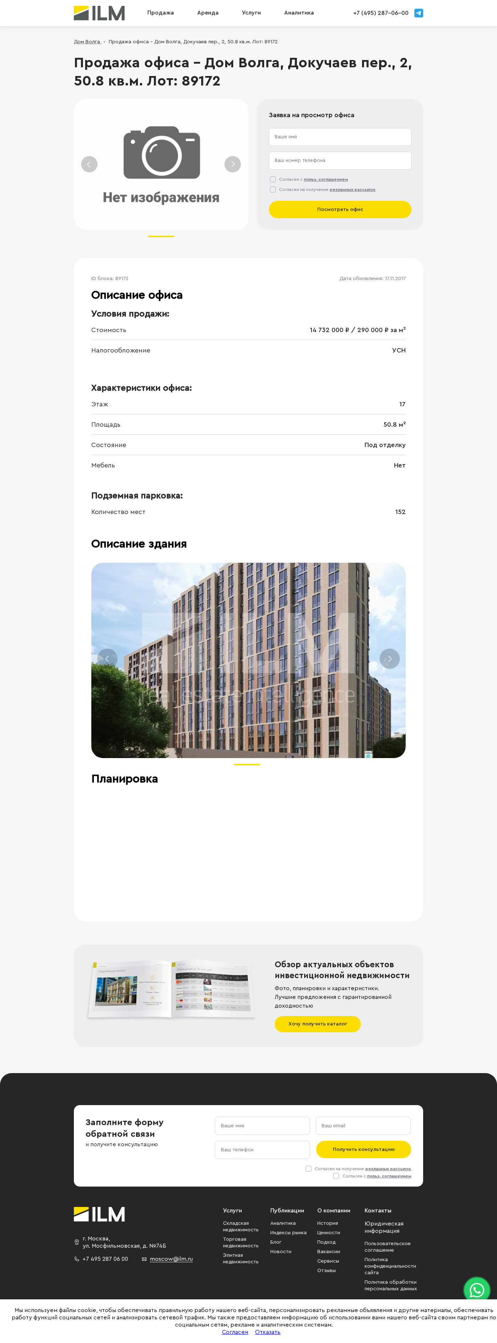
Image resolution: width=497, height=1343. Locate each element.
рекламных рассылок (352, 189)
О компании (333, 1211)
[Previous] (89, 164)
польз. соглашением (326, 179)
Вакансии (328, 1251)
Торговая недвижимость (241, 1242)
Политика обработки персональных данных (391, 1285)
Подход (326, 1242)
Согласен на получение (327, 189)
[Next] (232, 164)
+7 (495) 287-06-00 (381, 13)
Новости (280, 1251)
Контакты (378, 1211)
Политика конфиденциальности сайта (390, 1266)
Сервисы (328, 1261)
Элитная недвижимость (241, 1258)
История (327, 1223)
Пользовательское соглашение (388, 1247)
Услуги (251, 13)
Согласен (235, 1332)
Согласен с (313, 179)
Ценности (328, 1232)
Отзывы (326, 1270)
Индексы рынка (288, 1232)
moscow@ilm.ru (171, 1259)
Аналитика (283, 1223)
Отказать (268, 1332)
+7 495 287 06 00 (105, 1259)
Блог (276, 1242)
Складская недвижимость (241, 1226)
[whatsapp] (477, 1290)
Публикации (287, 1211)
